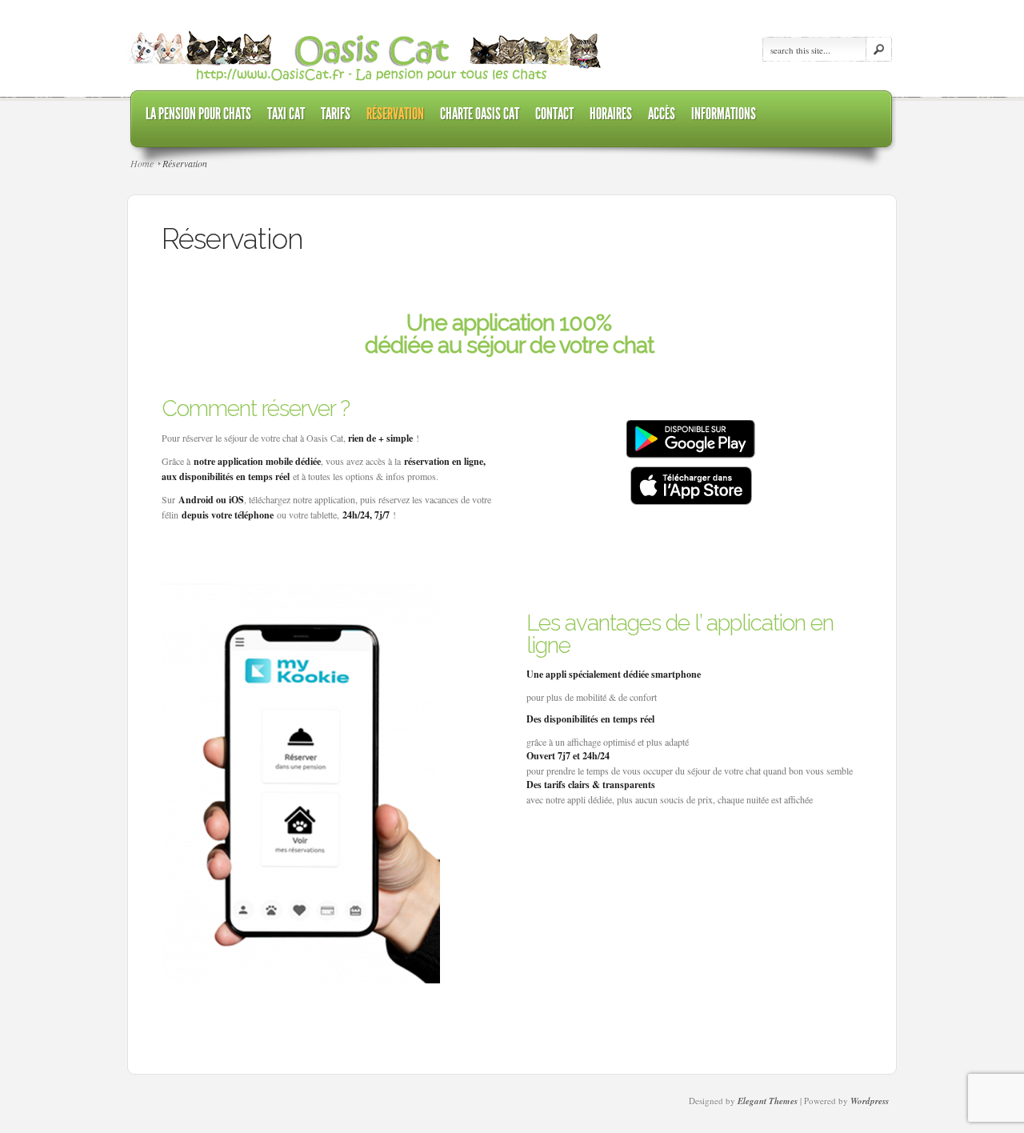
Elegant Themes (768, 1101)
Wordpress (869, 1101)
